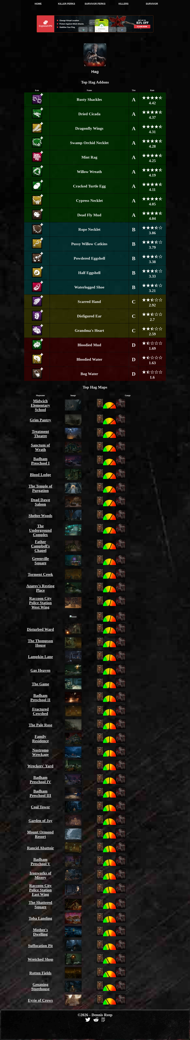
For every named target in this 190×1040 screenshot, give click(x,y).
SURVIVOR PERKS (95, 3)
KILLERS (123, 3)
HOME (38, 3)
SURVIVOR (152, 3)
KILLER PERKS (66, 3)
